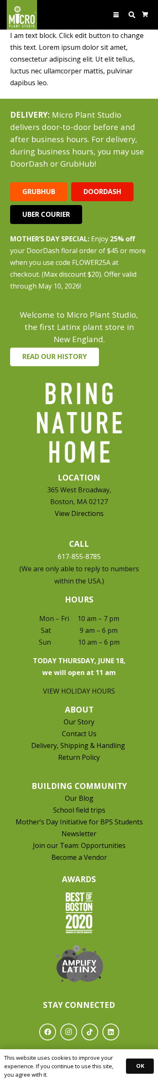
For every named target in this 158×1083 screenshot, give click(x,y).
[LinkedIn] (110, 1032)
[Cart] (145, 15)
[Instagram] (68, 1032)
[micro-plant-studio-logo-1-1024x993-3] (22, 15)
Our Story (79, 722)
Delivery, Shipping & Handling (79, 745)
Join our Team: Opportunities (79, 845)
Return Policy (79, 757)
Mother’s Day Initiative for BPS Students (79, 821)
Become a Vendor (79, 857)
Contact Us (79, 733)
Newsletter (79, 833)
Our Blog (79, 798)
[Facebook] (47, 1032)
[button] (116, 15)
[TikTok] (89, 1032)
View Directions (79, 513)
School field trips (79, 810)
